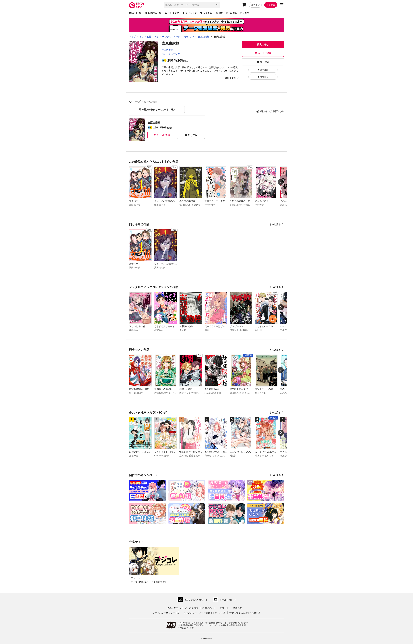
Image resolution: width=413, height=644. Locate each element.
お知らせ (224, 608)
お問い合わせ (209, 608)
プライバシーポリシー (166, 612)
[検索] (217, 5)
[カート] (244, 5)
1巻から (264, 111)
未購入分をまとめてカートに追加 (159, 109)
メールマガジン (228, 599)
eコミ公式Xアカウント (193, 600)
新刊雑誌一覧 (154, 13)
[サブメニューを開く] (282, 5)
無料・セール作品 (228, 13)
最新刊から (278, 111)
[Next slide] (280, 182)
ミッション (191, 13)
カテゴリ (244, 13)
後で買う (264, 77)
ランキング (173, 13)
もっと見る (275, 224)
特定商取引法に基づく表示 (244, 612)
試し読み (264, 62)
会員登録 (270, 5)
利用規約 (237, 608)
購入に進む (263, 44)
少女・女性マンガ (171, 54)
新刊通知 (264, 70)
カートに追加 (264, 53)
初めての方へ (174, 608)
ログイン (255, 5)
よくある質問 (191, 608)
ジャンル (207, 13)
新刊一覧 (136, 13)
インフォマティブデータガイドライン (202, 612)
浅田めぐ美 (167, 50)
